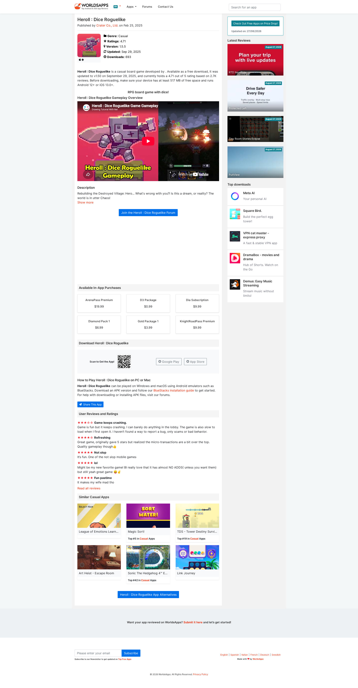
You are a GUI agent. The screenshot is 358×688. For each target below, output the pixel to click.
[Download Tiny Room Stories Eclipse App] (255, 129)
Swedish (276, 654)
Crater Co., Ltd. (107, 25)
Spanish (234, 654)
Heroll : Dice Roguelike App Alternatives (148, 594)
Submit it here (192, 622)
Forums (147, 6)
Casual (144, 538)
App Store (196, 361)
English (224, 654)
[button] (117, 6)
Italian (244, 654)
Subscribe (131, 653)
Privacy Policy (200, 674)
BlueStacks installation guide (173, 390)
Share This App (92, 404)
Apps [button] (130, 6)
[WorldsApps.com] (93, 6)
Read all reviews (88, 488)
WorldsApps (258, 659)
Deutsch (264, 654)
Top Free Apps (124, 659)
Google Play (170, 361)
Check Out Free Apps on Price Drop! (255, 23)
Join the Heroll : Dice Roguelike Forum (148, 212)
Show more (85, 202)
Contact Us (165, 6)
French (254, 654)
